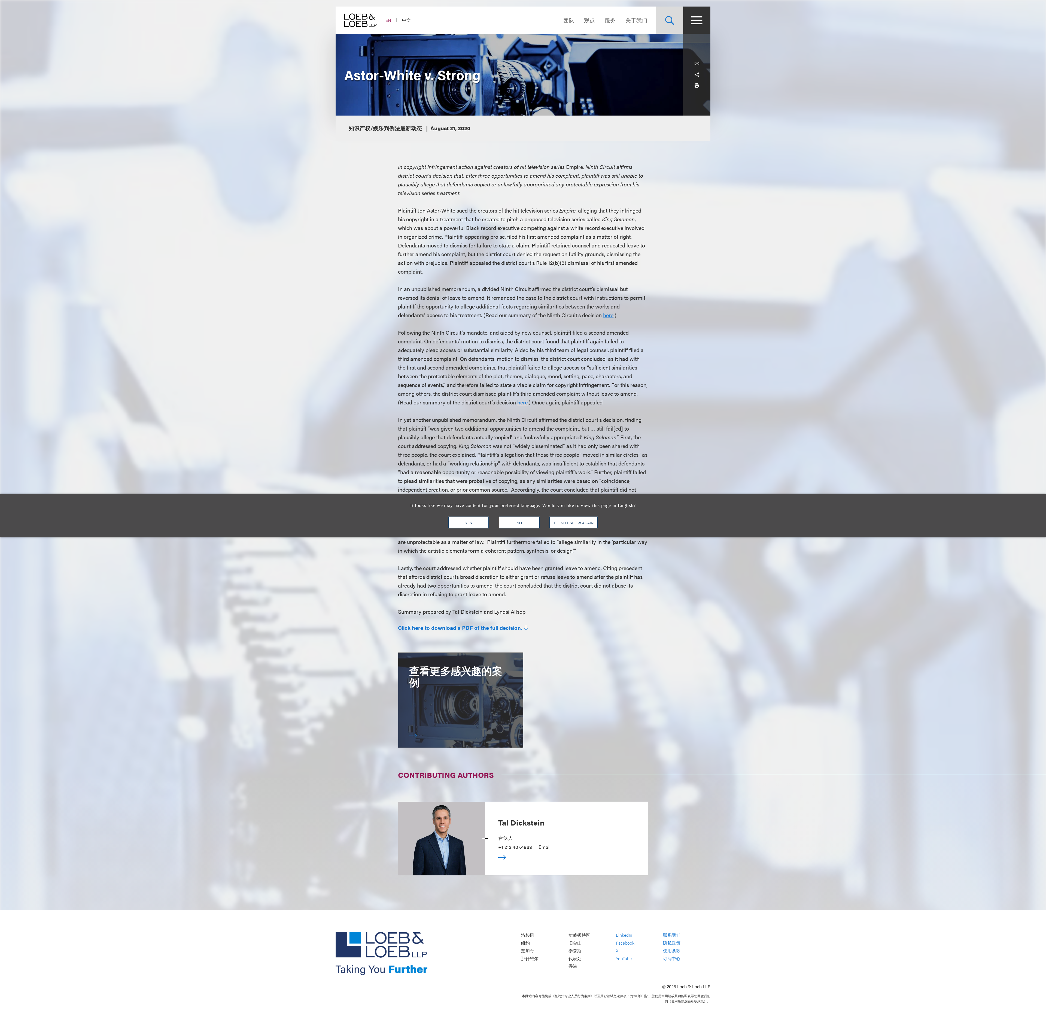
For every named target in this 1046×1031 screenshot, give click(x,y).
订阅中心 (671, 958)
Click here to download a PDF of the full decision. (460, 628)
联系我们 (671, 935)
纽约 (525, 943)
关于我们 (636, 20)
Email (545, 846)
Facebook (625, 943)
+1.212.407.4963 (515, 846)
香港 (572, 966)
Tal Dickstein (521, 822)
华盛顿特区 (579, 935)
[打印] (696, 85)
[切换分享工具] (696, 74)
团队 (568, 20)
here (608, 315)
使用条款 (671, 951)
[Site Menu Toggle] (696, 20)
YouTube (624, 958)
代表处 (575, 958)
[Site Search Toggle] (669, 20)
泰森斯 (575, 951)
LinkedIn (624, 935)
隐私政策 (671, 943)
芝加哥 (527, 951)
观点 (589, 20)
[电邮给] (697, 63)
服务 (610, 20)
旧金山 (575, 943)
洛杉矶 (527, 935)
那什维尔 (530, 958)
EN (388, 20)
